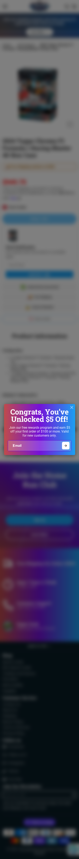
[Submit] (65, 445)
